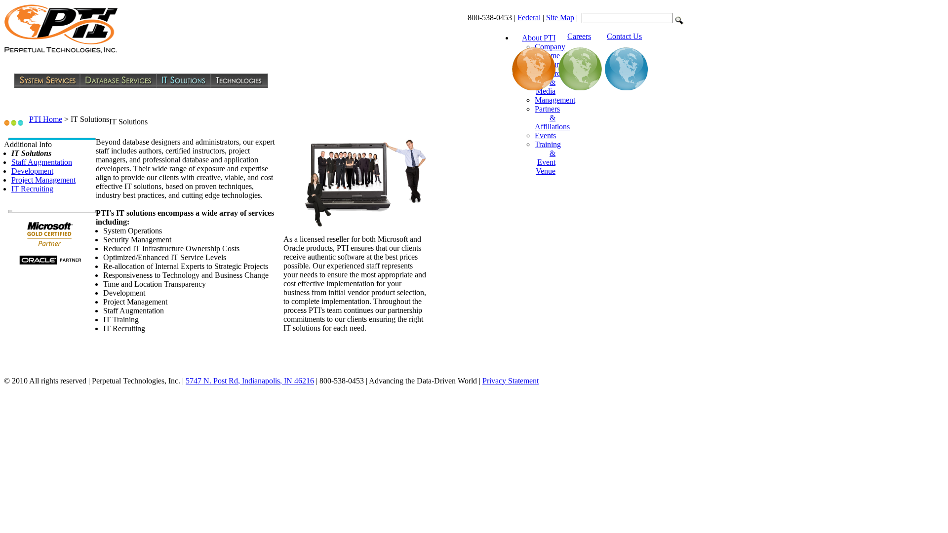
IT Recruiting (32, 189)
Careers (579, 36)
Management (555, 100)
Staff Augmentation (41, 162)
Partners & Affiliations (552, 118)
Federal (529, 17)
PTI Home (45, 119)
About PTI (538, 38)
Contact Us (624, 36)
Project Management (43, 180)
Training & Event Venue (548, 157)
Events (545, 135)
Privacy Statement (510, 381)
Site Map (560, 17)
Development (32, 171)
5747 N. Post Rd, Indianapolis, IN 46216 (250, 381)
